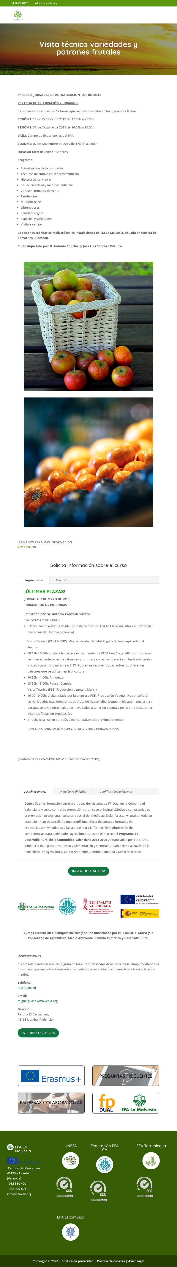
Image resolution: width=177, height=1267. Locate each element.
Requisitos (63, 580)
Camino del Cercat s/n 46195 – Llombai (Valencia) (23, 1173)
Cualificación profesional (116, 791)
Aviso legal (136, 1261)
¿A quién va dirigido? (73, 791)
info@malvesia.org (19, 1194)
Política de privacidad (77, 1261)
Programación (33, 580)
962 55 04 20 (27, 547)
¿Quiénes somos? (35, 791)
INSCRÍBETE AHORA (88, 870)
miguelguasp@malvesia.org (38, 1001)
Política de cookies (111, 1261)
